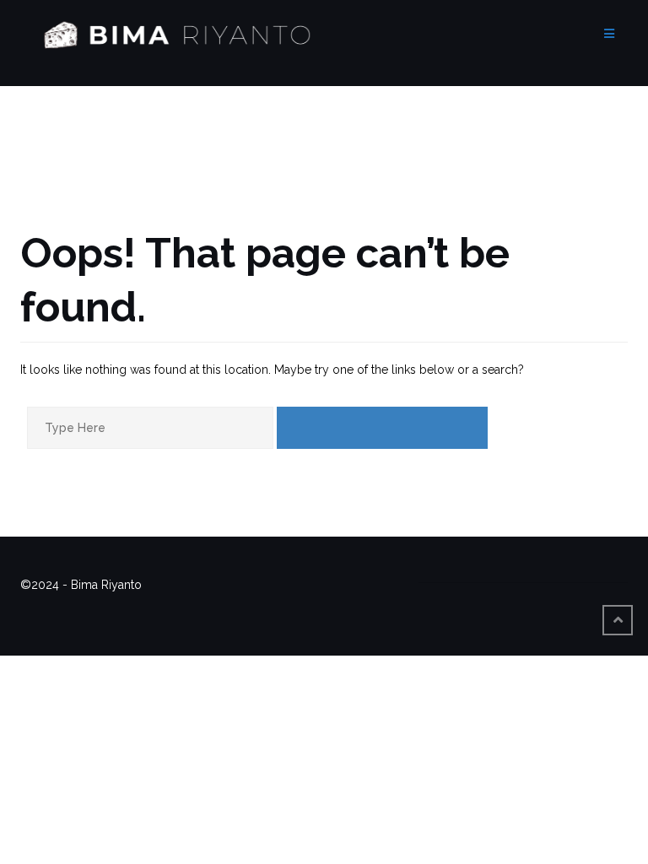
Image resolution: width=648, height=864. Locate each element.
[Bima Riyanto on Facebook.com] (443, 571)
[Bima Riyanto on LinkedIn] (581, 571)
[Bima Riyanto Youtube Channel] (546, 571)
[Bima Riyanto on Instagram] (512, 571)
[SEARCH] (382, 428)
